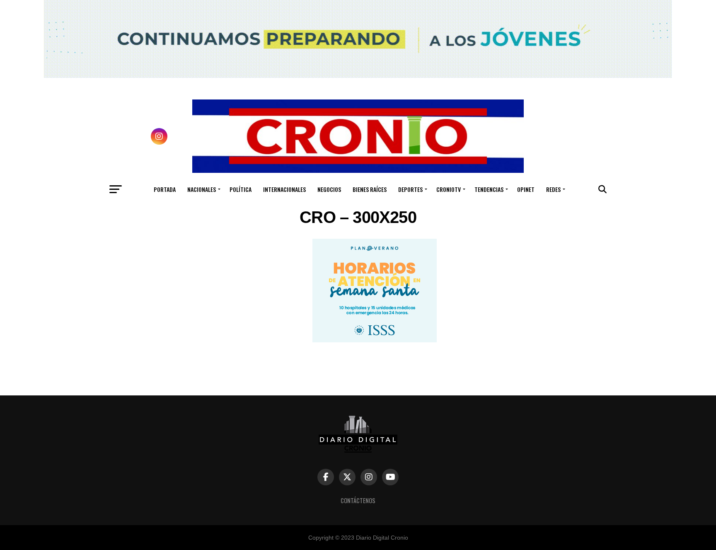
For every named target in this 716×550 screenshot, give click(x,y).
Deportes (410, 189)
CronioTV (448, 189)
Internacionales (284, 189)
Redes (553, 189)
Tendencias (488, 189)
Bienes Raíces (370, 189)
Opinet (526, 189)
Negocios (329, 189)
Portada (165, 189)
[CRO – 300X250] (374, 340)
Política (241, 189)
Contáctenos (358, 500)
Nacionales (201, 189)
